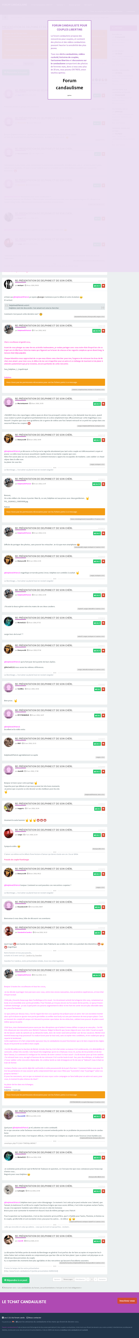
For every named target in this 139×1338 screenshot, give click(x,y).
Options (57, 1279)
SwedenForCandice (81, 316)
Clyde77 (80, 609)
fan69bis (21, 689)
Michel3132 (22, 623)
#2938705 (101, 869)
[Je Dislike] (103, 286)
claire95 (20, 1241)
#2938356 (101, 618)
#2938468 (101, 710)
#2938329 (101, 590)
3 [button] (95, 1279)
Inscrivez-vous (127, 1300)
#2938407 (101, 684)
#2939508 (101, 1236)
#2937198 (101, 326)
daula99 (20, 771)
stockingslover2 (80, 519)
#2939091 (101, 902)
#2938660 (101, 830)
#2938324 (101, 479)
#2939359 (101, 1153)
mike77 (80, 636)
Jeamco (74, 389)
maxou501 (89, 519)
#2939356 (101, 970)
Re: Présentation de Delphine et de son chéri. (43, 280)
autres (98, 389)
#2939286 (101, 928)
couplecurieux (82, 389)
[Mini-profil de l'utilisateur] (9, 284)
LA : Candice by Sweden (32, 955)
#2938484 (101, 766)
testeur (90, 389)
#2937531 (101, 399)
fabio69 (91, 609)
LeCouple (21, 1191)
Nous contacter (34, 1317)
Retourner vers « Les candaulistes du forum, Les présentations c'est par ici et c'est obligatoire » (42, 1287)
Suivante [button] (102, 1279)
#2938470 (101, 739)
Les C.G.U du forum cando (14, 1317)
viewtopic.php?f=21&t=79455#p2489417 (20, 1143)
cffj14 (98, 1177)
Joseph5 (84, 1102)
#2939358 (101, 1111)
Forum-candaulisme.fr (10, 1327)
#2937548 (101, 435)
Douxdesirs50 (22, 907)
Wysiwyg (90, 1102)
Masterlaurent (23, 403)
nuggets (21, 808)
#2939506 (101, 1186)
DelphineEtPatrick (24, 330)
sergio (98, 316)
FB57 (19, 743)
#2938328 (101, 556)
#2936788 (101, 281)
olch (99, 794)
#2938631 (101, 804)
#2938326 (101, 528)
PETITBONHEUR (23, 715)
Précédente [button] (80, 1279)
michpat (21, 285)
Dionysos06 (92, 316)
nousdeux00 (79, 547)
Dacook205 (21, 1116)
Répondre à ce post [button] (16, 1280)
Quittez (70, 95)
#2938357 (101, 646)
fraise (72, 519)
